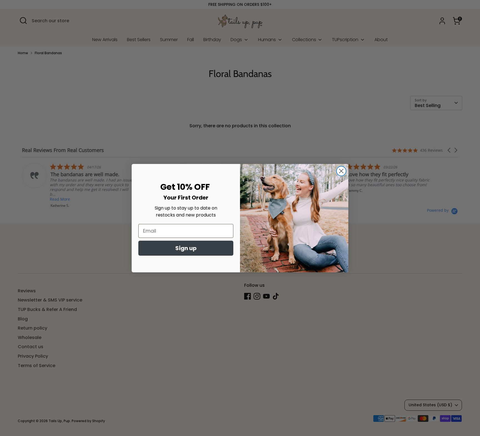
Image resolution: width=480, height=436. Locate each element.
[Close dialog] (341, 171)
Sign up (186, 248)
